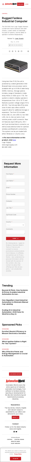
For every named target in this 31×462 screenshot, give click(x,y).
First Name (10, 174)
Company (9, 201)
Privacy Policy (18, 454)
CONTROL (9, 439)
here (14, 140)
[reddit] (18, 51)
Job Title (9, 208)
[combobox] (15, 225)
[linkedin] (12, 51)
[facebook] (9, 51)
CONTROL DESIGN (19, 439)
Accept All (15, 458)
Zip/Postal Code (11, 214)
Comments (9, 229)
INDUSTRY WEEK (15, 441)
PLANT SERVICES (15, 443)
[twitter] (15, 51)
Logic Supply (19, 38)
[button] (3, 4)
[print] (28, 51)
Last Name (10, 181)
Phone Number (10, 194)
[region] (15, 455)
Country (9, 222)
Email (8, 187)
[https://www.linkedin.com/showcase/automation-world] (14, 432)
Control (4, 13)
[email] (21, 51)
